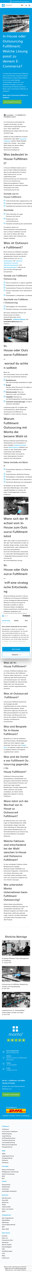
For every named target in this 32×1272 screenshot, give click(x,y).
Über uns (5, 1238)
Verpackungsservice (8, 1140)
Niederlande (6, 1187)
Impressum (5, 1258)
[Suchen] (26, 5)
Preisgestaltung (7, 1147)
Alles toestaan (16, 649)
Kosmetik (5, 1200)
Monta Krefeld (6, 1244)
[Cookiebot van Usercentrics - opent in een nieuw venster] (23, 616)
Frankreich (5, 1189)
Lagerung (19, 261)
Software (5, 1160)
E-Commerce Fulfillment (10, 1131)
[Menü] (29, 5)
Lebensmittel (6, 1207)
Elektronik (5, 1202)
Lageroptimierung (8, 1156)
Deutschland (6, 1184)
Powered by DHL (7, 1240)
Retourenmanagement (11, 265)
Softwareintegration (10, 267)
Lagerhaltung (6, 1136)
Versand (15, 263)
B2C (3, 1178)
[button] (22, 5)
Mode (4, 1204)
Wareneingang (7, 1134)
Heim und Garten (7, 1209)
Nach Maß (5, 1229)
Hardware (5, 1162)
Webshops (5, 1222)
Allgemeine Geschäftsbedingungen (15, 1268)
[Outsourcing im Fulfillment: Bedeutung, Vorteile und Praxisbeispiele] (16, 973)
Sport (3, 1211)
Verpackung (8, 263)
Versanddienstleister (8, 1224)
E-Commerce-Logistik (10, 117)
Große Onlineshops (8, 1174)
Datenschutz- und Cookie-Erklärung (16, 1270)
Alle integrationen (8, 1218)
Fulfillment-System (20, 445)
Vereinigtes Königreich (9, 1191)
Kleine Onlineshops (8, 1169)
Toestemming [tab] (6, 620)
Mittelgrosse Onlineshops (10, 1172)
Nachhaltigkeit (7, 1247)
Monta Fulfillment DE (12, 1052)
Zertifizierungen (7, 1251)
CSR (3, 1249)
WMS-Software (13, 447)
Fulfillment (5, 1129)
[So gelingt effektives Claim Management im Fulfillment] (16, 948)
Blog (3, 1255)
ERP (3, 1227)
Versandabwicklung (8, 1142)
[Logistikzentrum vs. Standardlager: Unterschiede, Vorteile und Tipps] (16, 999)
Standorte (5, 1242)
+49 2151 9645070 (11, 1065)
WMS (3, 1154)
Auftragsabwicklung (8, 1138)
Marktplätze (6, 1220)
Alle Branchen (6, 1198)
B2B (3, 1176)
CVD (3, 1253)
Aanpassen (15, 654)
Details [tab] (16, 620)
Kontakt (4, 1236)
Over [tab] (26, 620)
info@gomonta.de (11, 1070)
